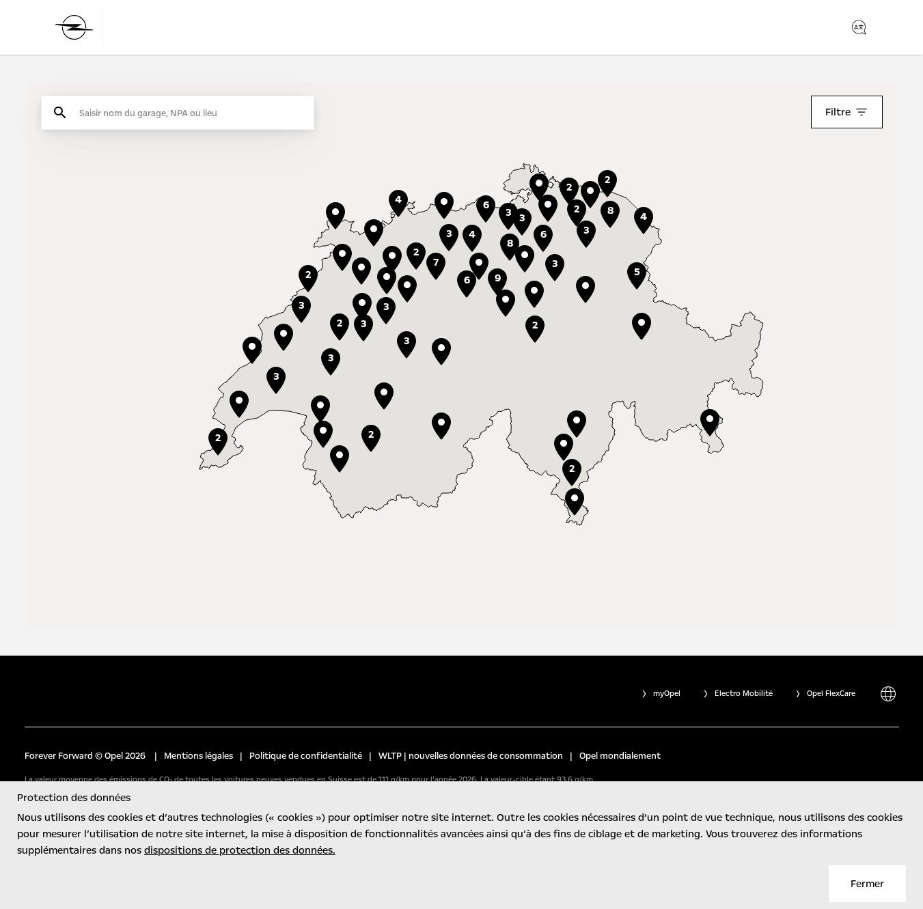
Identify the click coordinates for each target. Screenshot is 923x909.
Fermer (867, 884)
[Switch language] (858, 27)
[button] (534, 294)
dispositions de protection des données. (239, 850)
